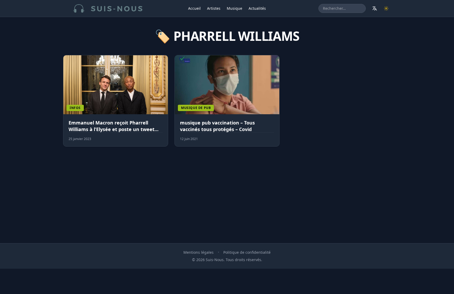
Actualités (257, 8)
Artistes (213, 8)
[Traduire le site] (374, 8)
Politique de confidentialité (247, 252)
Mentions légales (198, 252)
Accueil (194, 8)
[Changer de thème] (386, 8)
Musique (234, 8)
